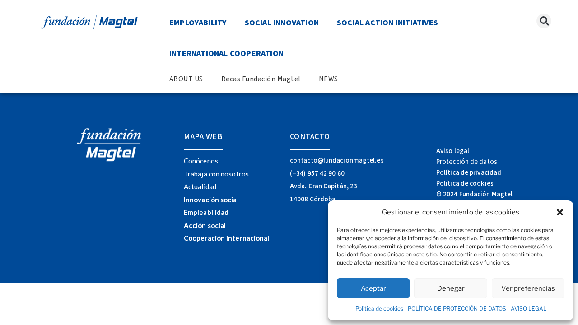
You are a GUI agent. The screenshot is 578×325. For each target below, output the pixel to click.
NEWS (328, 79)
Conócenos (201, 161)
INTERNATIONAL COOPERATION (226, 53)
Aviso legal (452, 151)
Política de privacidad (468, 172)
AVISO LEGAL (528, 308)
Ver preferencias (528, 288)
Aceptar (373, 288)
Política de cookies (379, 308)
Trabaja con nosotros (216, 174)
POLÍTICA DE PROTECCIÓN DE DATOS (457, 308)
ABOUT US (186, 79)
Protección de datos (466, 162)
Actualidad (200, 186)
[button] (559, 212)
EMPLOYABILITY (198, 22)
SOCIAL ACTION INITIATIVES (387, 22)
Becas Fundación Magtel (261, 79)
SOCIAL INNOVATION (282, 22)
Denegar (451, 288)
